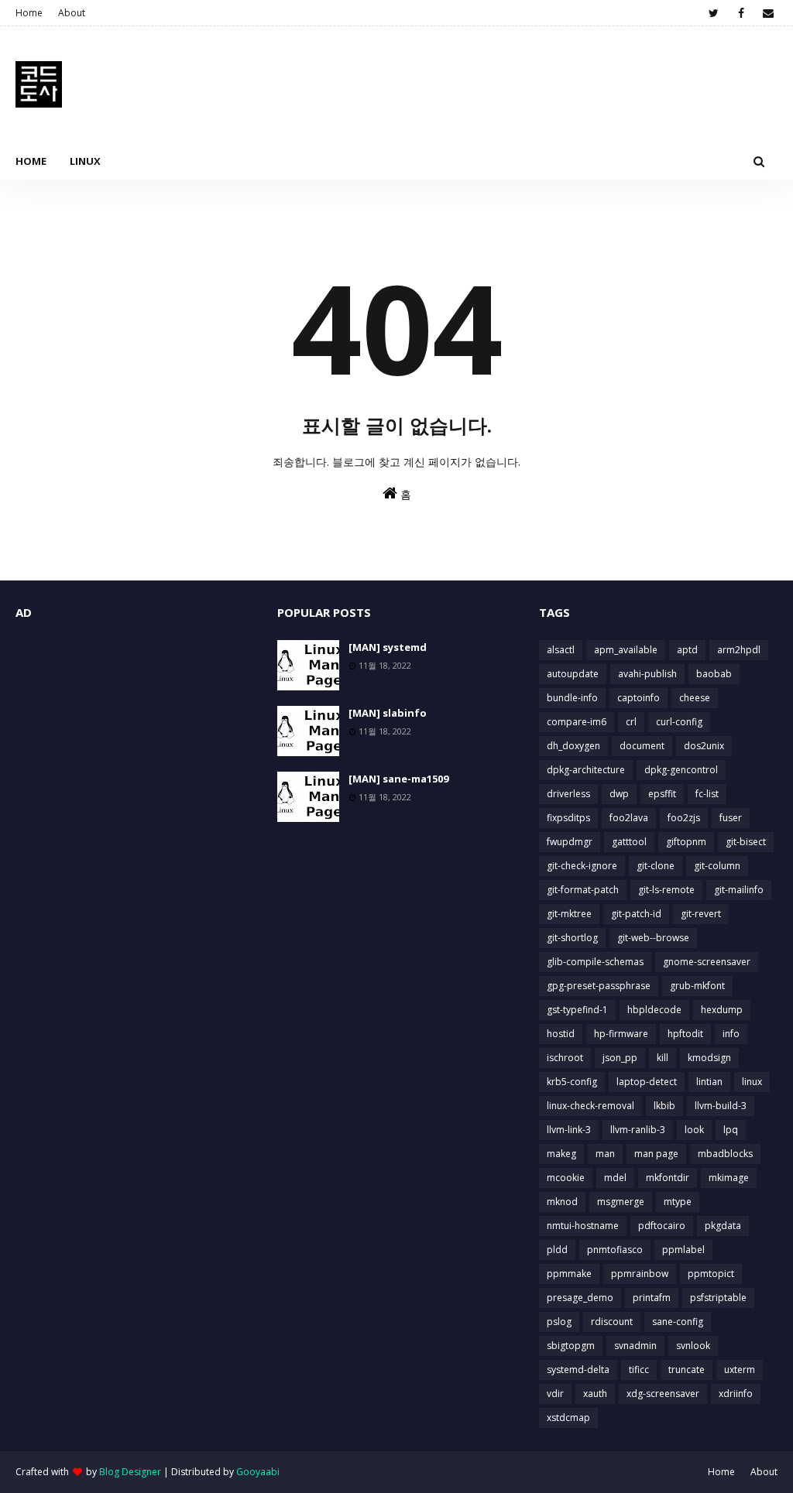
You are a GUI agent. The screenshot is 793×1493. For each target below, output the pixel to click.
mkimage (729, 1177)
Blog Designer (130, 1471)
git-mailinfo (739, 889)
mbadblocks (725, 1153)
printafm (652, 1297)
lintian (709, 1081)
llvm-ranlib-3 (637, 1129)
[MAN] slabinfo (387, 713)
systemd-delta (578, 1369)
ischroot (565, 1057)
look (694, 1129)
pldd (557, 1249)
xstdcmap (568, 1417)
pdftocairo (661, 1225)
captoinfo (638, 697)
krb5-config (572, 1081)
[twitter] (713, 13)
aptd (687, 649)
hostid (561, 1033)
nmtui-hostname (583, 1225)
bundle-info (572, 697)
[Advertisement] (134, 737)
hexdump (722, 1009)
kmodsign (709, 1057)
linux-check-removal (590, 1105)
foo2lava (628, 817)
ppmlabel (683, 1249)
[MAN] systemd (387, 647)
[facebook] (740, 13)
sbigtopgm (571, 1345)
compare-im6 (576, 721)
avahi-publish (647, 673)
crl (631, 721)
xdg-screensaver (663, 1393)
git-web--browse (653, 937)
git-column (717, 865)
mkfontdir (667, 1177)
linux (752, 1081)
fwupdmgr (569, 841)
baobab (714, 673)
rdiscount (612, 1321)
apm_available (625, 649)
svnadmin (635, 1345)
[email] (768, 13)
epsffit (662, 793)
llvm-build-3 (721, 1105)
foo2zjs (684, 817)
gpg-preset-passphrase (599, 985)
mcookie (566, 1177)
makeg (561, 1153)
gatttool (629, 841)
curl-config (679, 721)
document (642, 745)
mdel (615, 1177)
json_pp (619, 1057)
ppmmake (569, 1273)
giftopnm (686, 841)
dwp (619, 793)
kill (662, 1057)
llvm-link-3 (569, 1129)
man (605, 1153)
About (71, 12)
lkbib (664, 1105)
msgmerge (620, 1201)
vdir (555, 1393)
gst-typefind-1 (577, 1009)
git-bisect (746, 841)
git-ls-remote (666, 889)
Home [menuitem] (30, 161)
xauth (595, 1393)
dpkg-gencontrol (681, 769)
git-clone (656, 865)
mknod (562, 1201)
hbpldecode (654, 1009)
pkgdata (723, 1225)
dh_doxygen (573, 745)
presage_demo (580, 1297)
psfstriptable (718, 1297)
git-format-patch (583, 889)
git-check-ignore (582, 865)
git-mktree (569, 913)
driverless (568, 793)
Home (29, 12)
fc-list (707, 793)
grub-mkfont (697, 985)
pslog (559, 1321)
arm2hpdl (738, 649)
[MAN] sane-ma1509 (398, 779)
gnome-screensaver (706, 961)
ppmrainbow (639, 1273)
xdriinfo (736, 1393)
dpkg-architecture (586, 769)
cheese (694, 697)
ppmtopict (711, 1273)
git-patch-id (636, 913)
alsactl (561, 649)
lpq (730, 1129)
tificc (639, 1369)
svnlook (693, 1345)
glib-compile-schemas (595, 961)
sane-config (677, 1321)
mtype (678, 1201)
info (731, 1033)
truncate (686, 1369)
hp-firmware (621, 1033)
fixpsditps (568, 817)
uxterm (739, 1369)
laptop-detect (646, 1081)
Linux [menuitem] (85, 161)
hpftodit (685, 1033)
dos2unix (704, 745)
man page (656, 1153)
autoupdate (573, 673)
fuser (730, 817)
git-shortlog (572, 937)
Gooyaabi (258, 1471)
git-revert (701, 913)
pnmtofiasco (615, 1249)
